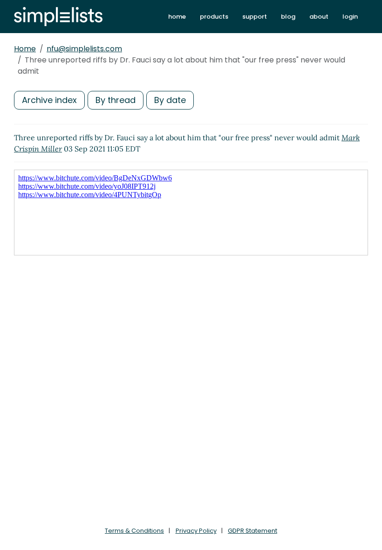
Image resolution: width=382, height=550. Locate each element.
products (214, 16)
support (254, 16)
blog (288, 16)
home (177, 16)
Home (25, 48)
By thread (116, 100)
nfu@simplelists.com (84, 48)
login (350, 16)
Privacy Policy (196, 530)
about (318, 16)
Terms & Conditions (134, 530)
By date (170, 100)
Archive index (49, 100)
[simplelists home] (58, 16)
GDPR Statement (252, 530)
